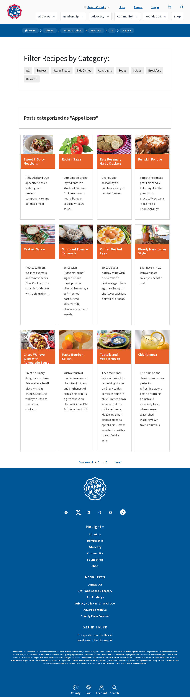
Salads (137, 70)
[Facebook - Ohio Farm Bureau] (66, 512)
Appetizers (105, 70)
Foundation (153, 16)
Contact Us (95, 584)
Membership (71, 16)
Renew (138, 7)
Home (32, 30)
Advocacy (97, 16)
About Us (44, 16)
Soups (122, 70)
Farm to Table (72, 30)
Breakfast (154, 70)
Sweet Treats (61, 70)
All (28, 70)
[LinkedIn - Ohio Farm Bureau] (88, 512)
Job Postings (95, 597)
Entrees (42, 70)
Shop (177, 16)
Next (118, 462)
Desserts (31, 79)
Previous (84, 462)
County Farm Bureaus (95, 616)
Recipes (96, 30)
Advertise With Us (95, 610)
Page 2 (127, 30)
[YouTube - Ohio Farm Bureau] (110, 512)
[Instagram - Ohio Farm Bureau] (99, 512)
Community (125, 16)
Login (155, 7)
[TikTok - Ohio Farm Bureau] (123, 512)
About (49, 30)
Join (122, 7)
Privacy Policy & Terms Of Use (95, 603)
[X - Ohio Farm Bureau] (78, 512)
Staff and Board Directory (95, 591)
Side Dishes (84, 70)
